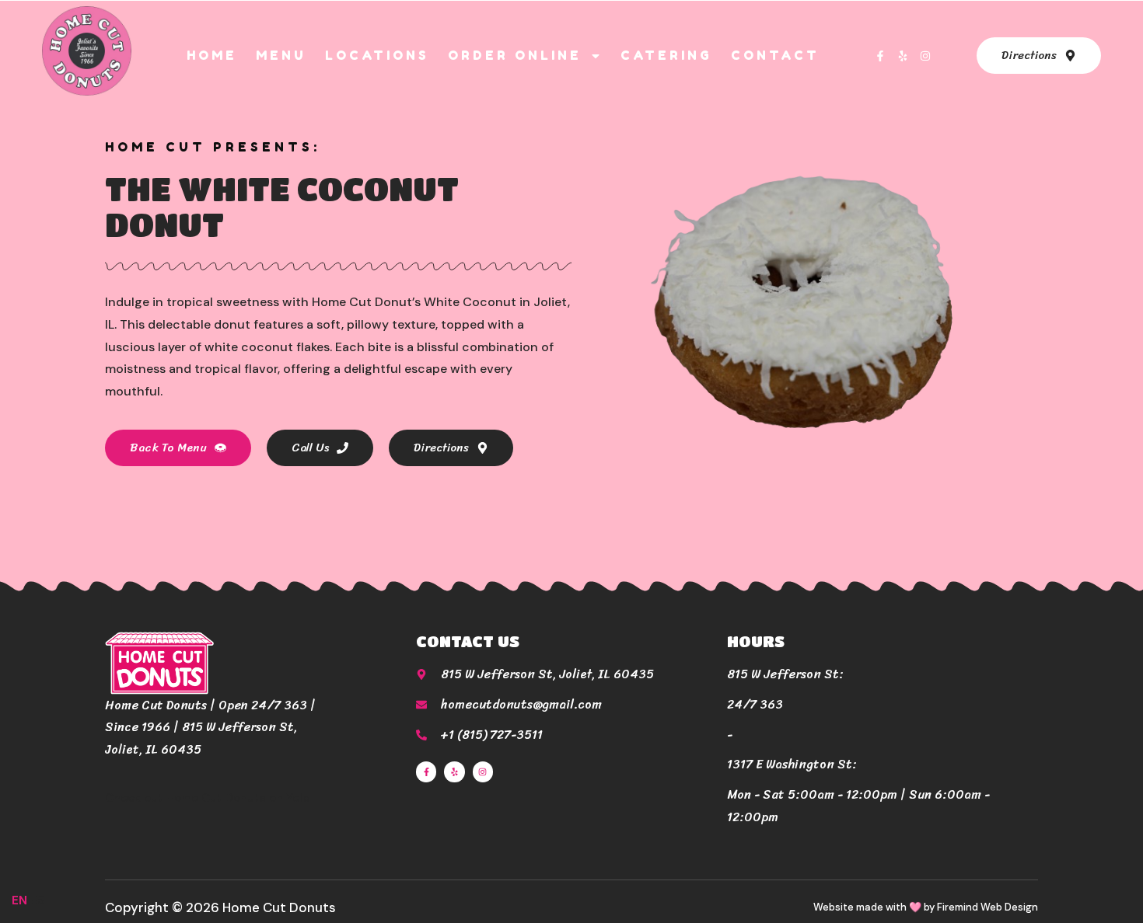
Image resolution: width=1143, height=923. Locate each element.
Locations (377, 55)
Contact (775, 55)
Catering (666, 55)
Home (212, 55)
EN (19, 900)
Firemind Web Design (987, 907)
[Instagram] (925, 56)
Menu (281, 55)
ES (37, 900)
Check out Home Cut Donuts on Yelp (207, 798)
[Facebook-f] (880, 56)
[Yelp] (902, 56)
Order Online (515, 55)
